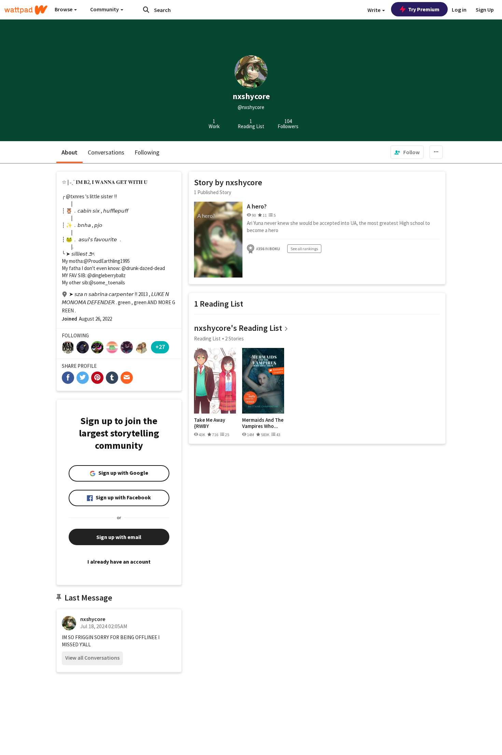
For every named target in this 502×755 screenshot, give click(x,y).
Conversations (106, 152)
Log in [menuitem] (459, 9)
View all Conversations (92, 657)
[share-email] (127, 378)
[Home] (25, 10)
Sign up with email (118, 537)
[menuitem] (407, 152)
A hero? (257, 206)
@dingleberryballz (106, 275)
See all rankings (304, 248)
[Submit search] (146, 9)
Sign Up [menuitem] (485, 9)
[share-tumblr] (112, 378)
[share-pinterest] (97, 378)
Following (147, 152)
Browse (64, 9)
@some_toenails (107, 282)
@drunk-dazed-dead (143, 268)
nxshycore (92, 619)
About (69, 152)
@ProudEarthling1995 (107, 261)
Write (374, 9)
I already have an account (119, 561)
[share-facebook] (68, 378)
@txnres (75, 196)
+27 (160, 347)
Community (105, 9)
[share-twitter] (82, 378)
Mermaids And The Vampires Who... (262, 423)
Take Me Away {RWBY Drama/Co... (209, 423)
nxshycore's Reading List (238, 328)
